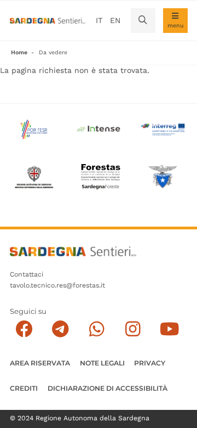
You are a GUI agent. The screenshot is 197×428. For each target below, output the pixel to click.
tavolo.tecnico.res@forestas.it (57, 285)
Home (19, 52)
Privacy (149, 363)
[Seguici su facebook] (24, 329)
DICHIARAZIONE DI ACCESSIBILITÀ (107, 388)
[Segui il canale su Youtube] (169, 329)
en (115, 20)
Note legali (102, 363)
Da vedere (53, 52)
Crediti (24, 388)
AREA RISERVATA (40, 363)
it (99, 20)
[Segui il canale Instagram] (133, 329)
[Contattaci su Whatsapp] (96, 329)
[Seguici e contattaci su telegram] (60, 329)
